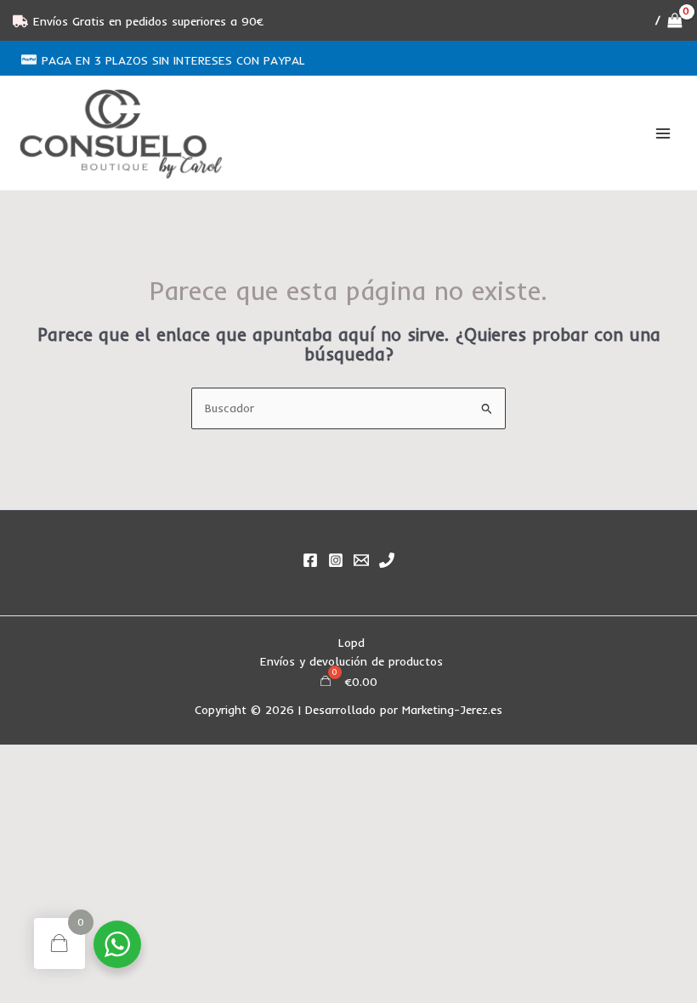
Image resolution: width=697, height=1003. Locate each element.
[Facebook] (310, 560)
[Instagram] (335, 560)
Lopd (351, 642)
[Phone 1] (386, 560)
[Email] (361, 560)
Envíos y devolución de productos (351, 661)
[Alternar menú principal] (663, 133)
